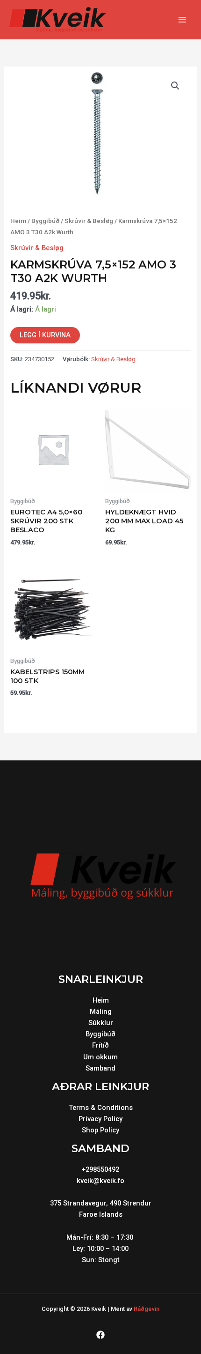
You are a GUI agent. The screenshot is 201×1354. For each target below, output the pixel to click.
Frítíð (100, 1045)
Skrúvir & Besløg (89, 220)
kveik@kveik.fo (100, 1180)
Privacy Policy (100, 1119)
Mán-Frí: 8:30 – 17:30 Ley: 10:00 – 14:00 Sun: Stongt (100, 1248)
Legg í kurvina (45, 335)
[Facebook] (100, 1335)
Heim (18, 220)
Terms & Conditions (101, 1107)
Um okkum (100, 1057)
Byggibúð (45, 220)
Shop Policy (100, 1130)
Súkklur (100, 1023)
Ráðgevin (146, 1308)
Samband (100, 1068)
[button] (175, 85)
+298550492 (100, 1169)
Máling (101, 1011)
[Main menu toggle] (182, 19)
